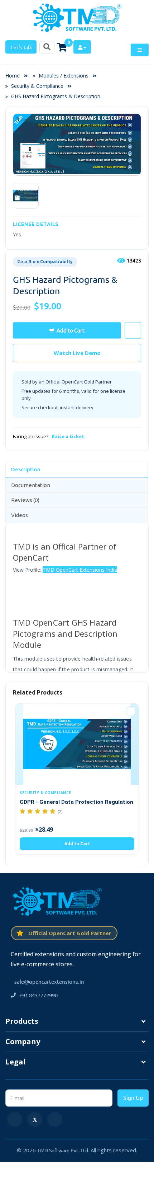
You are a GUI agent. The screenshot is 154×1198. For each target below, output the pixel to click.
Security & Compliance (37, 85)
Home (14, 75)
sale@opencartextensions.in (49, 981)
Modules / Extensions (63, 75)
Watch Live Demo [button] (77, 352)
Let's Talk (21, 47)
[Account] (82, 47)
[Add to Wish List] (131, 711)
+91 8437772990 (38, 995)
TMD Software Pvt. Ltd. (63, 1150)
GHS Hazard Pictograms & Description (55, 96)
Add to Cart (71, 330)
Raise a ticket (68, 436)
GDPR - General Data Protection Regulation (76, 802)
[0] (62, 47)
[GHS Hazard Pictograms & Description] (26, 196)
